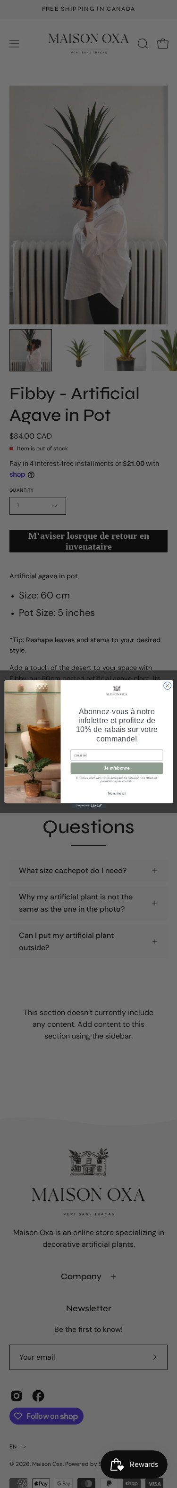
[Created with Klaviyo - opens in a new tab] (88, 805)
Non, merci (117, 793)
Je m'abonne (116, 768)
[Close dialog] (167, 685)
